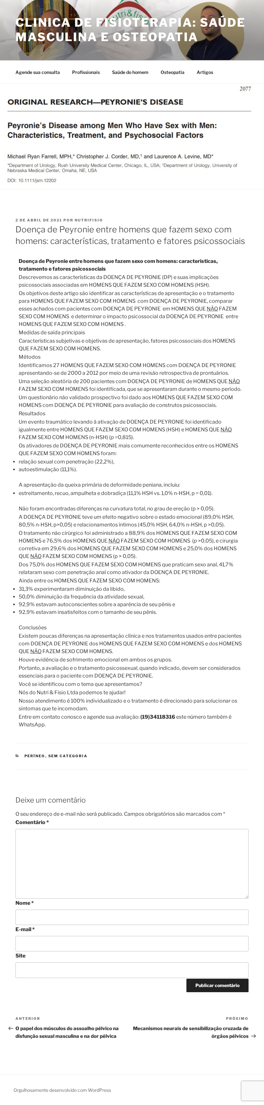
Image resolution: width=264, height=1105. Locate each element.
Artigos (205, 72)
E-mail (25, 929)
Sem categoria (68, 756)
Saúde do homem (130, 72)
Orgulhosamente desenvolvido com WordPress (62, 1090)
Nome (24, 903)
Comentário (32, 822)
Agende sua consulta (37, 72)
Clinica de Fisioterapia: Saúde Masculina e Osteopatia (130, 29)
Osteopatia (172, 72)
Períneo (34, 756)
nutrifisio (89, 220)
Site (20, 956)
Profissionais (86, 72)
